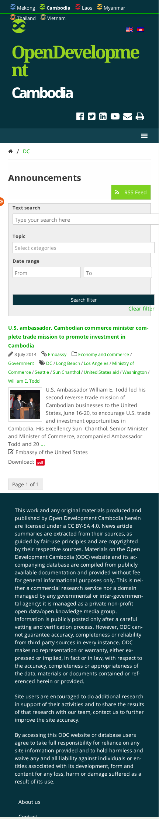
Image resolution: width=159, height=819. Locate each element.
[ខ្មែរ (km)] (140, 30)
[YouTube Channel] (115, 117)
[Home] (10, 151)
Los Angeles (96, 363)
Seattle (42, 372)
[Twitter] (92, 117)
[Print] (140, 117)
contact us (105, 711)
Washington (134, 372)
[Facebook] (80, 117)
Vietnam (56, 18)
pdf (40, 462)
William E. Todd (23, 381)
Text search (27, 207)
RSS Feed (135, 192)
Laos (87, 7)
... (43, 443)
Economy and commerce (103, 354)
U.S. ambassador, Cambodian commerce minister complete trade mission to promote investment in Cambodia (78, 336)
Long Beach (68, 363)
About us (29, 801)
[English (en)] (129, 30)
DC (26, 151)
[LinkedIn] (103, 117)
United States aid (101, 372)
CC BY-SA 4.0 (83, 525)
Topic (19, 236)
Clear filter (141, 308)
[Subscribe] (127, 117)
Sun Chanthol (66, 372)
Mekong (26, 7)
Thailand (26, 18)
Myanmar (114, 7)
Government (21, 363)
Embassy (57, 354)
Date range (26, 261)
